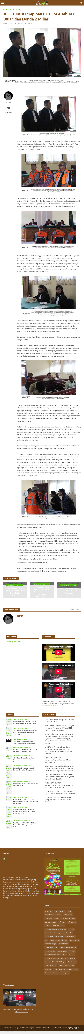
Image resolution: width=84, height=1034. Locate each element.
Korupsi (71, 929)
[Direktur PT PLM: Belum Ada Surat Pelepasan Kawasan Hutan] (9, 749)
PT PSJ (64, 955)
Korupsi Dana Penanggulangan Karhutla (58, 933)
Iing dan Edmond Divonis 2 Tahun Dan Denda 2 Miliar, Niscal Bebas (15, 590)
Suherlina (48, 969)
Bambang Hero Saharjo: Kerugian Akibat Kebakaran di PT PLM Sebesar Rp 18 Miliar (25, 801)
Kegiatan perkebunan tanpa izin (55, 929)
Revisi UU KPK (49, 962)
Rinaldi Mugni (60, 962)
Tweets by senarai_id (13, 642)
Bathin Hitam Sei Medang (53, 915)
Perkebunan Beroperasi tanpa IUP (56, 951)
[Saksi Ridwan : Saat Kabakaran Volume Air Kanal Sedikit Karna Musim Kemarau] (9, 812)
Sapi (46, 965)
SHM (60, 965)
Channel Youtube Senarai (24, 1009)
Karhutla (47, 926)
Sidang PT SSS (69, 965)
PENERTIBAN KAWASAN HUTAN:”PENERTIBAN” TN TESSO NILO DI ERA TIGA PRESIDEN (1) (59, 785)
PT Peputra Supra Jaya (52, 955)
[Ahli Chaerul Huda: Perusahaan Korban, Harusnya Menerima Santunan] (9, 757)
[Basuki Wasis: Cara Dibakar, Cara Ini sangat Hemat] (9, 787)
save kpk (53, 965)
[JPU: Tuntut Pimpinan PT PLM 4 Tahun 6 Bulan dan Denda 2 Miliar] (9, 741)
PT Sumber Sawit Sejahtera (54, 958)
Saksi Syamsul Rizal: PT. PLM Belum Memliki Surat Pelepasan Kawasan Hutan (25, 825)
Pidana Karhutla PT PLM (11, 10)
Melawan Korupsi (50, 944)
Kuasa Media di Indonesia (58, 940)
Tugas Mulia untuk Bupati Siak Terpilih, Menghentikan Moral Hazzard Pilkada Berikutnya (58, 799)
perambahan (63, 944)
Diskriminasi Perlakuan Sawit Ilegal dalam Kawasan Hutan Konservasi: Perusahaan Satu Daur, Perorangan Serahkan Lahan (59, 768)
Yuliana (55, 973)
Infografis (62, 922)
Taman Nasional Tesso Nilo (63, 969)
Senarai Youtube (53, 706)
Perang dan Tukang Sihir (68, 947)
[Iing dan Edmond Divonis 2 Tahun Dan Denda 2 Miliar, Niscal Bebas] (15, 583)
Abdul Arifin (48, 911)
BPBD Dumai (68, 915)
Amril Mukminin (60, 911)
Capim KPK (48, 918)
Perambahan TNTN (51, 947)
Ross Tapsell (72, 962)
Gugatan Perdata (50, 922)
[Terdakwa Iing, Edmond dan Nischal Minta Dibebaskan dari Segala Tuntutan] (9, 732)
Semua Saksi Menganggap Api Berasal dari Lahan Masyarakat (69, 590)
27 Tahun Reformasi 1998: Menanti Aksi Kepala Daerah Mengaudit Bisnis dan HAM (60, 792)
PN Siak (72, 951)
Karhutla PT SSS (58, 926)
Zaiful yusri (64, 973)
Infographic (71, 922)
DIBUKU (57, 918)
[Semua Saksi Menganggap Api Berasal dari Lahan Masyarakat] (9, 772)
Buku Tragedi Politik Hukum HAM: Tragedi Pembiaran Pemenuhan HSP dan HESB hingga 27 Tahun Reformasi (59, 728)
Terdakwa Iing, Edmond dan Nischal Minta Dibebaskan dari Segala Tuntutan (25, 732)
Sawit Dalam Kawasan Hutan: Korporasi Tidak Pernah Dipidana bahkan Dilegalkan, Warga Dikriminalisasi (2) (59, 776)
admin (8, 102)
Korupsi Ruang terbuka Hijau (64, 936)
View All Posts (74, 609)
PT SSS (71, 955)
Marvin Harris (74, 940)
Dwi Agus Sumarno (68, 918)
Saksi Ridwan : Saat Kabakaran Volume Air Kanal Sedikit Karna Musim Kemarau (24, 811)
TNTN (76, 969)
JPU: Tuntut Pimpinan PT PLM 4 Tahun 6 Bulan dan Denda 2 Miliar (24, 743)
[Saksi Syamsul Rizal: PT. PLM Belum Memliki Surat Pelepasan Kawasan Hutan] (9, 824)
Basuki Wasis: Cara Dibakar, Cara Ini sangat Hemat (25, 785)
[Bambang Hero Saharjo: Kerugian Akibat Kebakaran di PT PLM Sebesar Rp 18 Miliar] (9, 798)
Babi (69, 911)
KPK (46, 940)
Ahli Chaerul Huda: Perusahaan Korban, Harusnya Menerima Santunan (42, 590)
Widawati (48, 973)
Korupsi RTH (49, 936)
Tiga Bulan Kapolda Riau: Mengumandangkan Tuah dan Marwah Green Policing (58, 760)
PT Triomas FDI (70, 958)
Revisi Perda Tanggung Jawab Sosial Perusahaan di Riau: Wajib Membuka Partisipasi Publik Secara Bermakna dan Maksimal (59, 750)
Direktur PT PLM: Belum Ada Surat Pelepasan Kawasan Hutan (25, 751)
